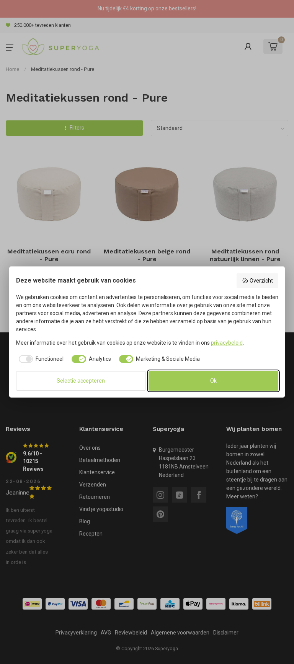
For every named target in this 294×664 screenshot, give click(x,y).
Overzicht (261, 281)
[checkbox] (40, 359)
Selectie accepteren (81, 381)
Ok (213, 381)
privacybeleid (227, 343)
